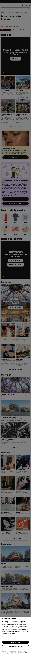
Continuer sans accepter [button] (8, 633)
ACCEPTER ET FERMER (15, 642)
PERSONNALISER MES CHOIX (15, 646)
